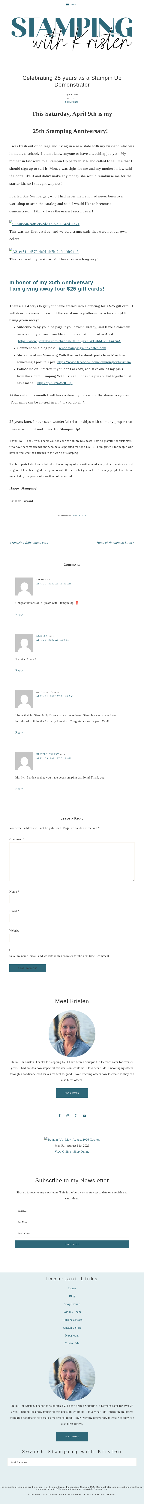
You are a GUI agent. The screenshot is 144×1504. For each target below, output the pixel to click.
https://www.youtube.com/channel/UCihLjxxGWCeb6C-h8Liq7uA (69, 341)
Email (14, 911)
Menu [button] (74, 5)
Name (14, 891)
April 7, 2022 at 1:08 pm (53, 640)
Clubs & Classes (72, 1319)
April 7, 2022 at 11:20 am (53, 584)
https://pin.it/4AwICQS (55, 383)
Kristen (42, 636)
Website (14, 930)
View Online (63, 1151)
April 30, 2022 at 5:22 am (53, 758)
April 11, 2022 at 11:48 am (54, 696)
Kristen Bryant (47, 754)
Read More (72, 1093)
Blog (72, 1296)
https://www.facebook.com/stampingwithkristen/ (94, 362)
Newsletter (72, 1335)
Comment (16, 839)
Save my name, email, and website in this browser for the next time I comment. (59, 956)
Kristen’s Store (72, 1327)
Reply (19, 614)
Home (72, 1288)
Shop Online (81, 1151)
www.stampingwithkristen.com (82, 348)
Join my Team (72, 1311)
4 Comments (71, 102)
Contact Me (72, 1343)
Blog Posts (79, 515)
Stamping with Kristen (72, 33)
